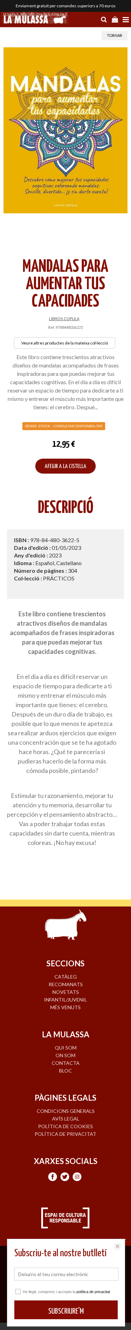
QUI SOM (66, 1048)
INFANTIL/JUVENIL (65, 1000)
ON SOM (65, 1055)
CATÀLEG (65, 977)
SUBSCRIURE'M (66, 1311)
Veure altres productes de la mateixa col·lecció (64, 343)
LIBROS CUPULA (64, 319)
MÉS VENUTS (65, 1007)
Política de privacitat (65, 1134)
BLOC (65, 1071)
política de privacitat (93, 1292)
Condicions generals (66, 1111)
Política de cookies (65, 1126)
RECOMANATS (66, 984)
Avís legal (65, 1119)
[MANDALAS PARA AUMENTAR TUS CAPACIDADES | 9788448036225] (65, 130)
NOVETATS (65, 992)
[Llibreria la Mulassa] (35, 19)
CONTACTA (66, 1063)
